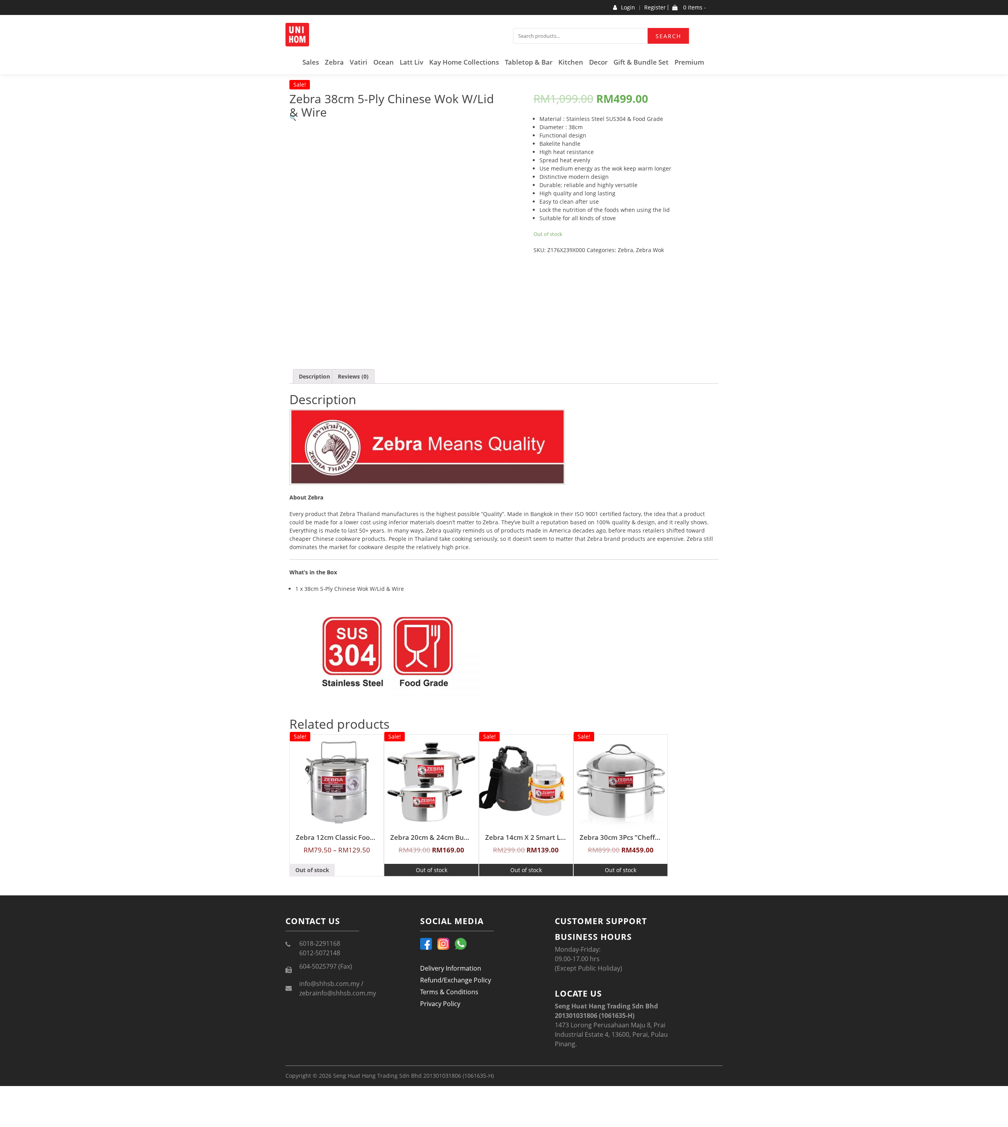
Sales (310, 62)
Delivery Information (450, 968)
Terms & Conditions (449, 992)
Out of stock (312, 870)
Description (314, 376)
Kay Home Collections (464, 62)
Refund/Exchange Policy (455, 980)
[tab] (314, 376)
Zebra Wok (650, 250)
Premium (689, 62)
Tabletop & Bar (528, 62)
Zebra (334, 62)
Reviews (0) (353, 376)
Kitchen (570, 62)
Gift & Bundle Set (641, 62)
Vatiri (358, 62)
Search (668, 36)
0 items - (694, 7)
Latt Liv (411, 62)
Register (655, 7)
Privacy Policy (440, 1003)
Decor (598, 62)
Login (628, 7)
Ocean (383, 62)
